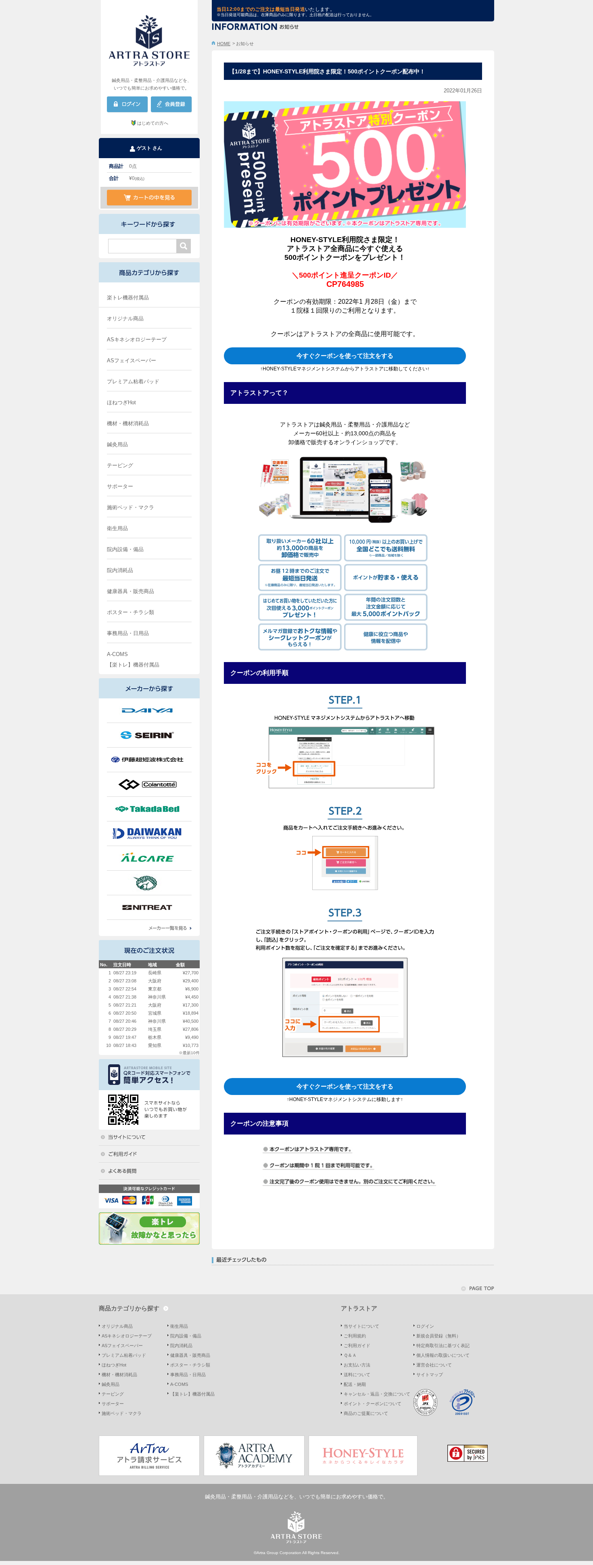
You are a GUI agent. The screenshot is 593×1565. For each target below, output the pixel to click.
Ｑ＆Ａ (350, 1355)
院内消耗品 (120, 570)
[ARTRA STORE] (149, 38)
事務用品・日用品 (128, 633)
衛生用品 (117, 528)
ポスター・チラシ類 (130, 612)
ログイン (425, 1326)
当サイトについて (361, 1326)
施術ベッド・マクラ (130, 507)
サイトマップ (429, 1374)
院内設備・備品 (125, 549)
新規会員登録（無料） (438, 1335)
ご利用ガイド (357, 1345)
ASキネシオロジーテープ (137, 339)
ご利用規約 (355, 1335)
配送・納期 (355, 1384)
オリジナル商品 (125, 319)
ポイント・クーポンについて (372, 1403)
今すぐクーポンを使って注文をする (344, 355)
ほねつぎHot (121, 402)
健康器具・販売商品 (130, 591)
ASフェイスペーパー (131, 360)
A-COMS (117, 654)
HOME (223, 43)
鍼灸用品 (117, 444)
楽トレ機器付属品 (128, 298)
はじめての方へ (152, 123)
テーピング (120, 465)
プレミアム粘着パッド (133, 381)
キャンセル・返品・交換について (377, 1394)
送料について (357, 1374)
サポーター (120, 486)
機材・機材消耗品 (128, 423)
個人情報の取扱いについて (443, 1355)
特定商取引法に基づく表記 (443, 1345)
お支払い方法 (357, 1364)
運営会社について (434, 1364)
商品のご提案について (366, 1413)
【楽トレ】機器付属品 (133, 665)
